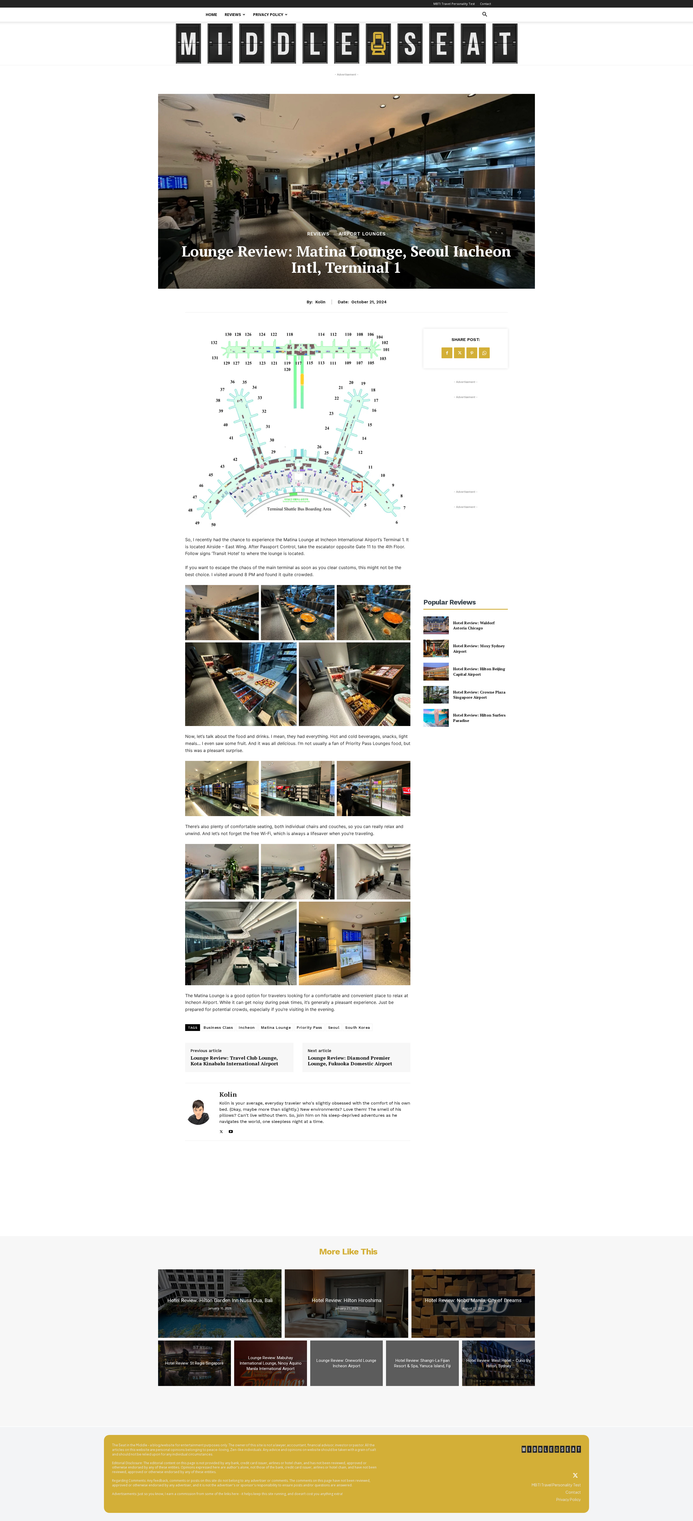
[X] (221, 1130)
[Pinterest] (471, 352)
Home (211, 14)
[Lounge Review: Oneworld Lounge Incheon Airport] (346, 1363)
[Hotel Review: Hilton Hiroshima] (346, 1303)
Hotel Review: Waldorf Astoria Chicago (474, 625)
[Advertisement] (465, 434)
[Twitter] (575, 1475)
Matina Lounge (276, 1027)
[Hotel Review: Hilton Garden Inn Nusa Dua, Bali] (220, 1303)
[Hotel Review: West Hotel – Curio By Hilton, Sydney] (498, 1363)
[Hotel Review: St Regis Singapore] (194, 1363)
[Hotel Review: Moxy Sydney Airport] (436, 648)
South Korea (357, 1027)
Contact (485, 4)
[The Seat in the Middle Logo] (551, 1449)
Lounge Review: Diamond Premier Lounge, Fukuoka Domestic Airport (350, 1061)
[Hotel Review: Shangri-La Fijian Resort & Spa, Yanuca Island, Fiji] (422, 1363)
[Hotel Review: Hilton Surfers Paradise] (436, 718)
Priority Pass (309, 1027)
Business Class (218, 1027)
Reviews (233, 14)
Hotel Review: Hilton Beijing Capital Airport (479, 671)
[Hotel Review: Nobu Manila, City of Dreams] (473, 1303)
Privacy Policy (268, 14)
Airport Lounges (362, 234)
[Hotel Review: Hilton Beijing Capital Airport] (436, 671)
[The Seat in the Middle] (347, 44)
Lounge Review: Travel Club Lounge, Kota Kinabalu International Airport (234, 1061)
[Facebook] (447, 352)
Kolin (320, 302)
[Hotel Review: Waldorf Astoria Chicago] (436, 625)
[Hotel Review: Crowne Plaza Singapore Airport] (436, 695)
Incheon (247, 1027)
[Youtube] (231, 1130)
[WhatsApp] (484, 352)
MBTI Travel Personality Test (454, 4)
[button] (484, 15)
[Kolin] (198, 1112)
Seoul (333, 1027)
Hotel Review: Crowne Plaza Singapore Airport (479, 694)
